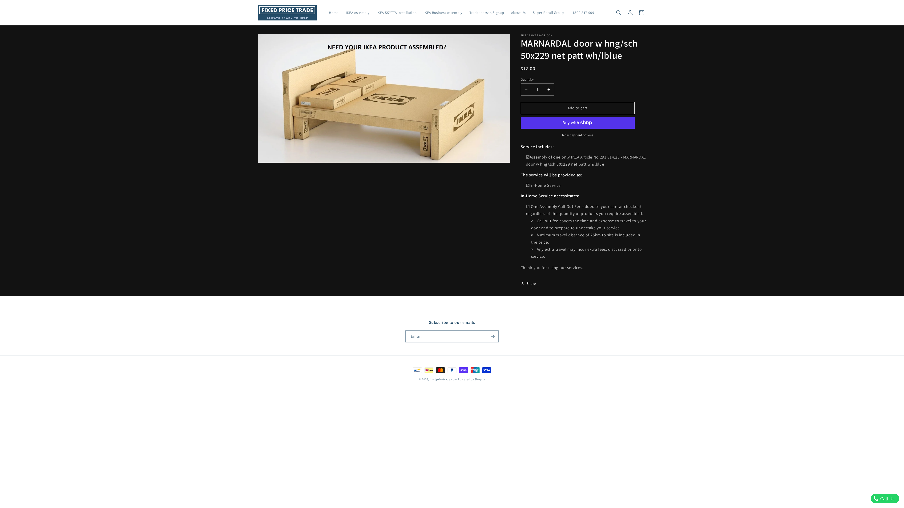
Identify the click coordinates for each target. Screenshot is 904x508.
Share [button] (531, 283)
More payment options (577, 135)
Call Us (887, 499)
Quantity (527, 79)
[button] (618, 12)
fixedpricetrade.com (443, 379)
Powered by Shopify (471, 379)
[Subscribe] (492, 336)
